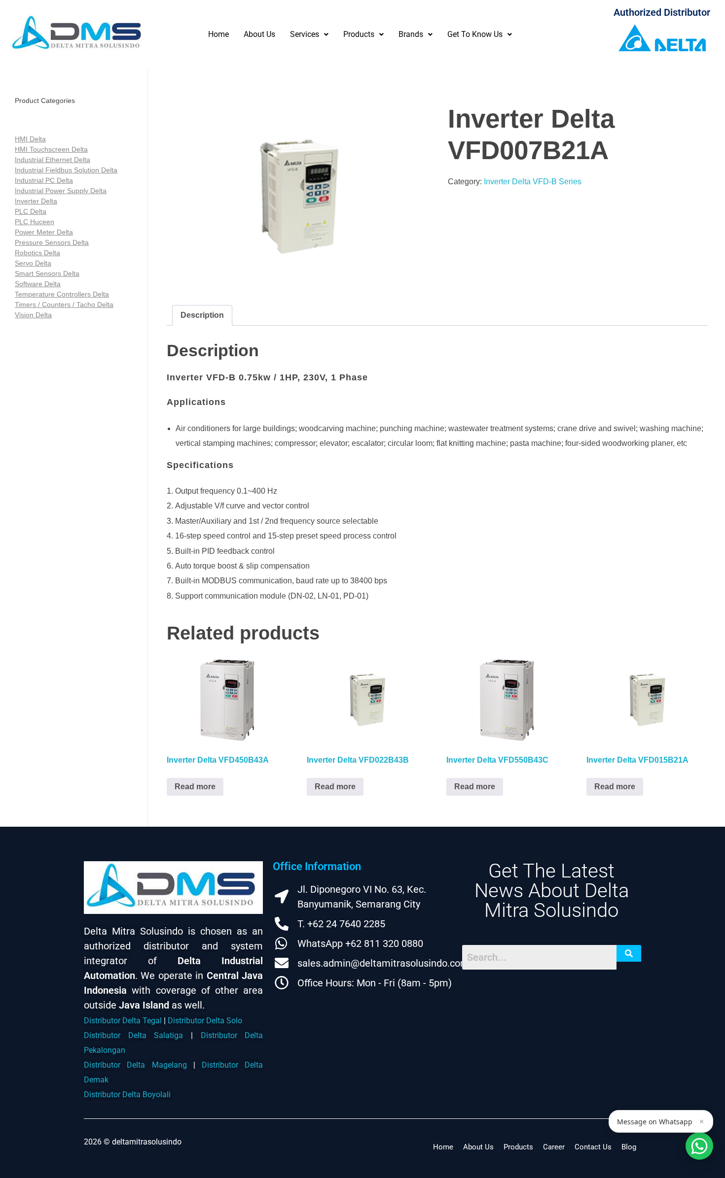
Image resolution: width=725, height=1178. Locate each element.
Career (554, 1147)
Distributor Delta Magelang (135, 1065)
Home (218, 34)
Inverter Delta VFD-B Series (532, 181)
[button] (309, 34)
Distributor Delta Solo (205, 1020)
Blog (628, 1147)
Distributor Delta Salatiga (133, 1035)
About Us (259, 34)
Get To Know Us (475, 34)
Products (358, 34)
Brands (411, 34)
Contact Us (593, 1147)
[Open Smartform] (699, 1146)
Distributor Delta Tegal (123, 1020)
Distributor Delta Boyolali (127, 1094)
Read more (195, 786)
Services (304, 34)
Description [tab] (202, 315)
